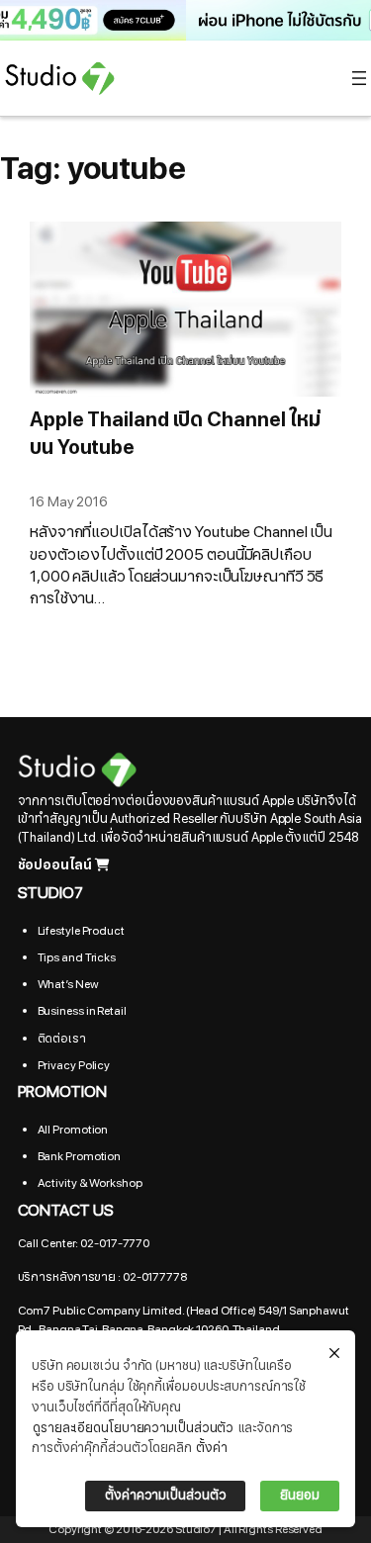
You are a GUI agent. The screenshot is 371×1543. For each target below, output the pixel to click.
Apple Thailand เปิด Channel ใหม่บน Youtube (175, 434)
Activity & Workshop (90, 1183)
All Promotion (73, 1129)
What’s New (68, 984)
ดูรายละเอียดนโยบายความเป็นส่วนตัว (133, 1428)
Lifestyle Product (81, 931)
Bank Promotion (80, 1156)
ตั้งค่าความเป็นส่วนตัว (165, 1495)
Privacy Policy (74, 1065)
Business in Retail (82, 1011)
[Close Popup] (334, 1354)
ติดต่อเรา (62, 1038)
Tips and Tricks (77, 957)
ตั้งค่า (212, 1448)
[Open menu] (359, 78)
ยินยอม (300, 1495)
